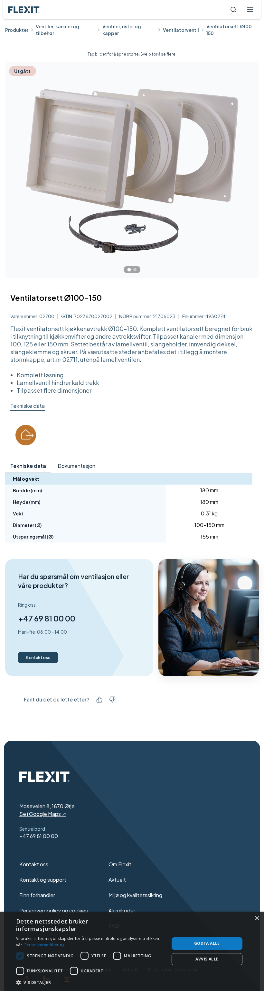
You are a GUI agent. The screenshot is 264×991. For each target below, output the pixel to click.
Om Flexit (119, 864)
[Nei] (112, 699)
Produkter (16, 30)
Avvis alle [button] (206, 959)
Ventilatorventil (181, 30)
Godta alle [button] (207, 943)
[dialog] (132, 951)
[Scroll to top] (24, 9)
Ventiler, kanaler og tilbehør (57, 29)
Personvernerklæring (44, 945)
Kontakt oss (38, 657)
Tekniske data (27, 405)
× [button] (256, 918)
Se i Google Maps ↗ (42, 813)
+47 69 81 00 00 (46, 618)
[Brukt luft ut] (25, 435)
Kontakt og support (42, 879)
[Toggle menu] (250, 9)
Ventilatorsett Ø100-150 (230, 29)
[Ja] (99, 699)
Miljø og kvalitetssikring (135, 895)
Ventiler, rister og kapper (121, 29)
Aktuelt (117, 879)
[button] (90, 982)
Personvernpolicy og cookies (53, 910)
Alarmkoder (121, 910)
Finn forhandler (37, 895)
